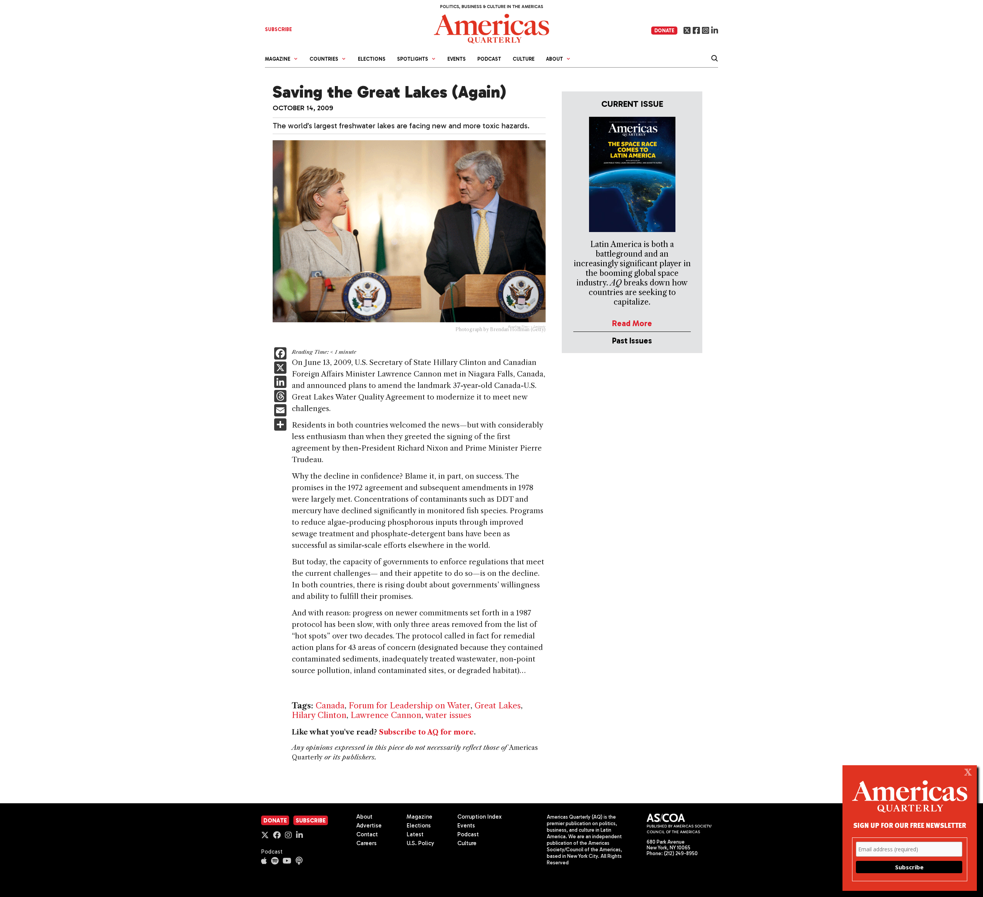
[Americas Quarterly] (491, 28)
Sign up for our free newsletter (909, 825)
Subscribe (311, 820)
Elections (372, 59)
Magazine (419, 816)
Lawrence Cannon (386, 715)
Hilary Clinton (319, 715)
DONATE (664, 30)
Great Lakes (498, 705)
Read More (632, 323)
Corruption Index (479, 816)
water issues (448, 715)
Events (456, 59)
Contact (367, 834)
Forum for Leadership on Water (409, 705)
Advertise (369, 825)
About (364, 816)
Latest (415, 834)
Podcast (489, 59)
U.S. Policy (420, 843)
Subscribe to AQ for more (426, 732)
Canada (330, 705)
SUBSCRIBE (278, 29)
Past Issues (632, 340)
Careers (366, 843)
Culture (524, 59)
